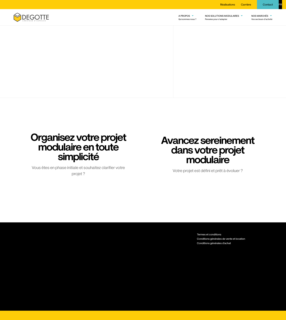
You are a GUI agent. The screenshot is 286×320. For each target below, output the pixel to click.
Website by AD (262, 315)
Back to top (143, 315)
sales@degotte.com (25, 274)
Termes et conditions (209, 234)
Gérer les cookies (25, 315)
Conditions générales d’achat (214, 243)
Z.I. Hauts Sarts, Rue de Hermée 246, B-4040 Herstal (26, 253)
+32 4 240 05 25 (24, 265)
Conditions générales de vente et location (221, 238)
